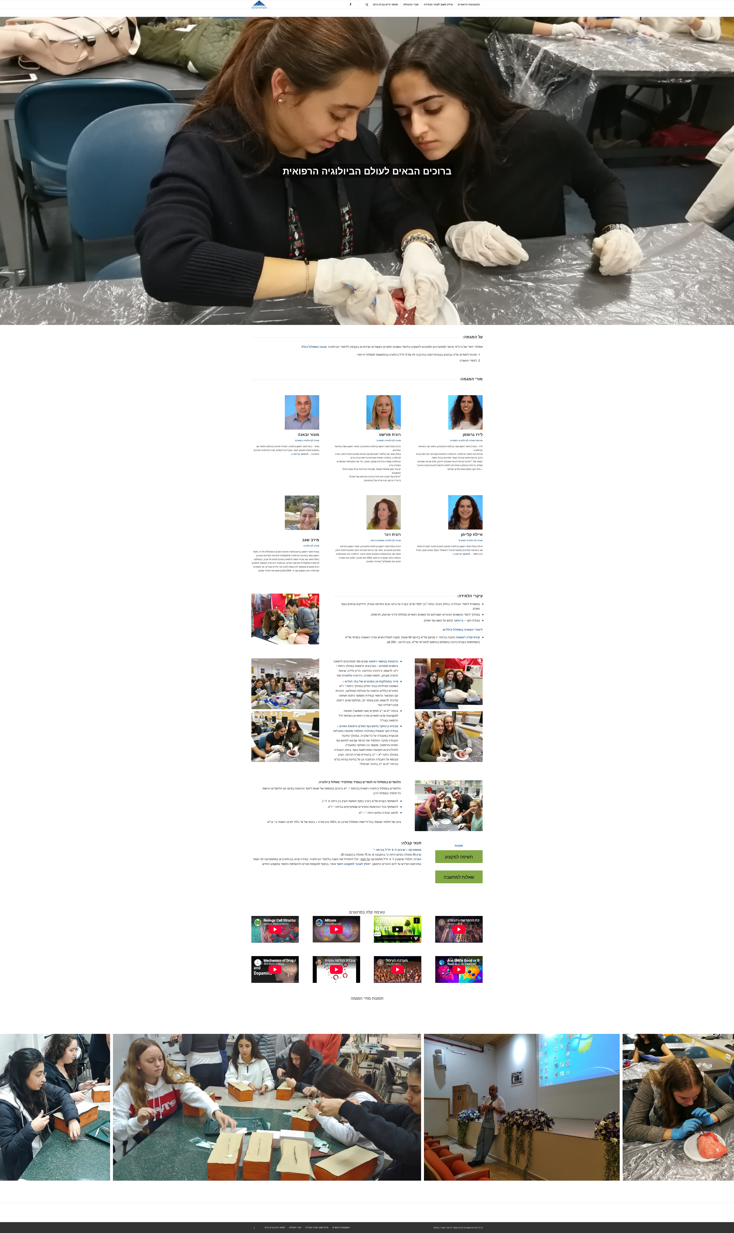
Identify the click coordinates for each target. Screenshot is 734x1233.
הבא (725, 1107)
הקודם (8, 1107)
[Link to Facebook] (350, 4)
